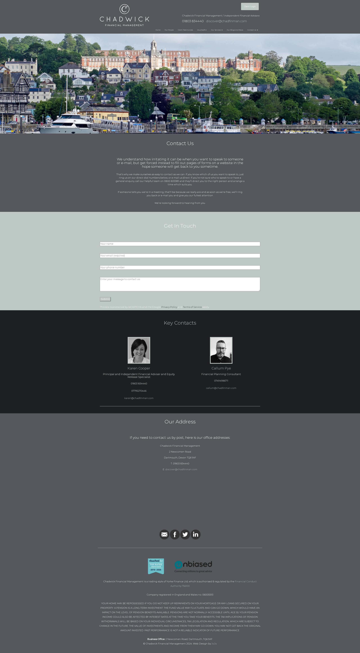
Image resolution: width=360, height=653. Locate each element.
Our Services (216, 30)
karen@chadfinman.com (139, 398)
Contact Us (252, 30)
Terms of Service (192, 307)
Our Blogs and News (235, 30)
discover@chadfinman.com (226, 21)
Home (158, 30)
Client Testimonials (185, 30)
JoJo (214, 643)
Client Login (250, 6)
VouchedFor (202, 30)
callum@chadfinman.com (221, 388)
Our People (169, 30)
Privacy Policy (169, 307)
